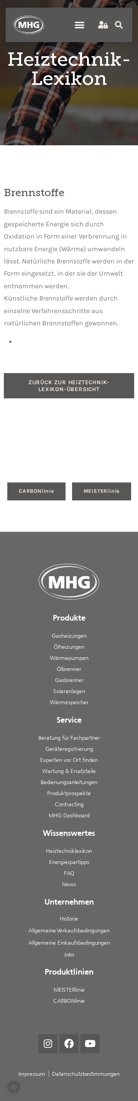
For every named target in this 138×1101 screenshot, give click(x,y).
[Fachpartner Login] (102, 25)
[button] (79, 24)
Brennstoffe (21, 211)
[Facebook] (69, 1043)
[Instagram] (48, 1043)
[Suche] (119, 24)
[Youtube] (90, 1043)
